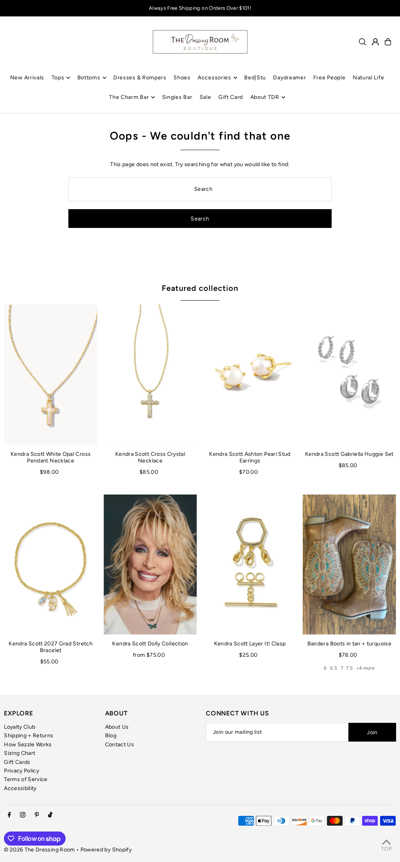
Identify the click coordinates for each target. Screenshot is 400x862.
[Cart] (388, 41)
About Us (117, 727)
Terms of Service (26, 779)
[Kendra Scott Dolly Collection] (150, 564)
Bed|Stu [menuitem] (255, 77)
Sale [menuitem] (205, 97)
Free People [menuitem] (329, 77)
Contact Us (119, 744)
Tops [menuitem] (58, 77)
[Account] (375, 41)
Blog (110, 735)
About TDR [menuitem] (264, 97)
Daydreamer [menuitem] (289, 77)
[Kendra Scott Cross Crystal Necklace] (150, 374)
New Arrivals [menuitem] (27, 77)
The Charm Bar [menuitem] (129, 97)
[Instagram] (22, 815)
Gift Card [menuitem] (230, 97)
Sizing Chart (19, 753)
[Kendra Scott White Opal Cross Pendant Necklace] (50, 374)
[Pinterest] (37, 815)
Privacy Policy (21, 770)
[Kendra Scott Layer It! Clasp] (249, 564)
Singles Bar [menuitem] (177, 97)
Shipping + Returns (28, 735)
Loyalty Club (19, 727)
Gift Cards (17, 762)
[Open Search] (362, 41)
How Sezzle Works (28, 744)
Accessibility (20, 788)
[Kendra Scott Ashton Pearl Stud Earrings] (249, 374)
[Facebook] (9, 815)
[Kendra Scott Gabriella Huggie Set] (349, 374)
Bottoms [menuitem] (88, 77)
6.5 (333, 668)
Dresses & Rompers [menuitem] (139, 77)
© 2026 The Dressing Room (40, 849)
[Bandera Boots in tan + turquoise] (349, 564)
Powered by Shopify (106, 849)
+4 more (365, 668)
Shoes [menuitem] (182, 77)
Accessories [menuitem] (214, 77)
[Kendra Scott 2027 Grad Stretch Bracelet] (50, 564)
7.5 (349, 668)
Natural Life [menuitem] (368, 77)
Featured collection (200, 288)
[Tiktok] (50, 815)
